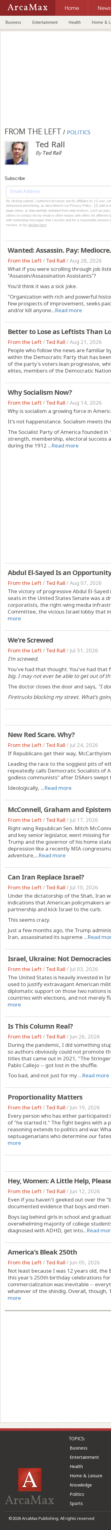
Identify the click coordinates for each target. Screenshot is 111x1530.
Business (13, 22)
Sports (76, 1503)
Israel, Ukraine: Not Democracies (59, 958)
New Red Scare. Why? (41, 734)
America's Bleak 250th (42, 1251)
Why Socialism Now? (40, 392)
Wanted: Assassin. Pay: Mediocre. (59, 250)
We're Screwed (30, 639)
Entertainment (45, 22)
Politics (77, 1494)
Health (75, 22)
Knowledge (81, 1485)
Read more (68, 310)
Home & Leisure (86, 1476)
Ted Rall (55, 260)
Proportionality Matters (45, 1096)
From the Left (25, 260)
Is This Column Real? (40, 1025)
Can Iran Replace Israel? (46, 876)
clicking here (37, 225)
